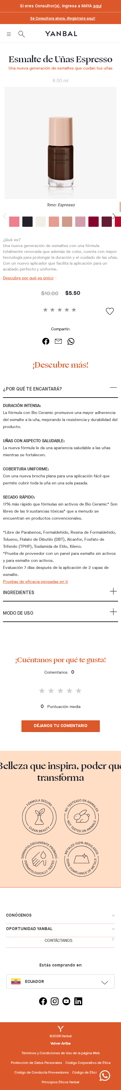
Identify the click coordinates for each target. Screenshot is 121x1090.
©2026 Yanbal (61, 1036)
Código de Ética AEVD (89, 1072)
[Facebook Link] (43, 1002)
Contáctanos (58, 940)
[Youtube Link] (66, 1002)
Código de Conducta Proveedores (41, 1072)
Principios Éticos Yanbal (60, 1082)
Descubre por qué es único (28, 278)
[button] (60, 392)
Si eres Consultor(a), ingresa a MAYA (60, 6)
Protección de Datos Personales (36, 1062)
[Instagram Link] (54, 1002)
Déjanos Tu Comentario (61, 726)
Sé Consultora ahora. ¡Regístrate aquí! (62, 19)
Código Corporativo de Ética (87, 1062)
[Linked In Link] (78, 1002)
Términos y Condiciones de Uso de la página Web (60, 1053)
